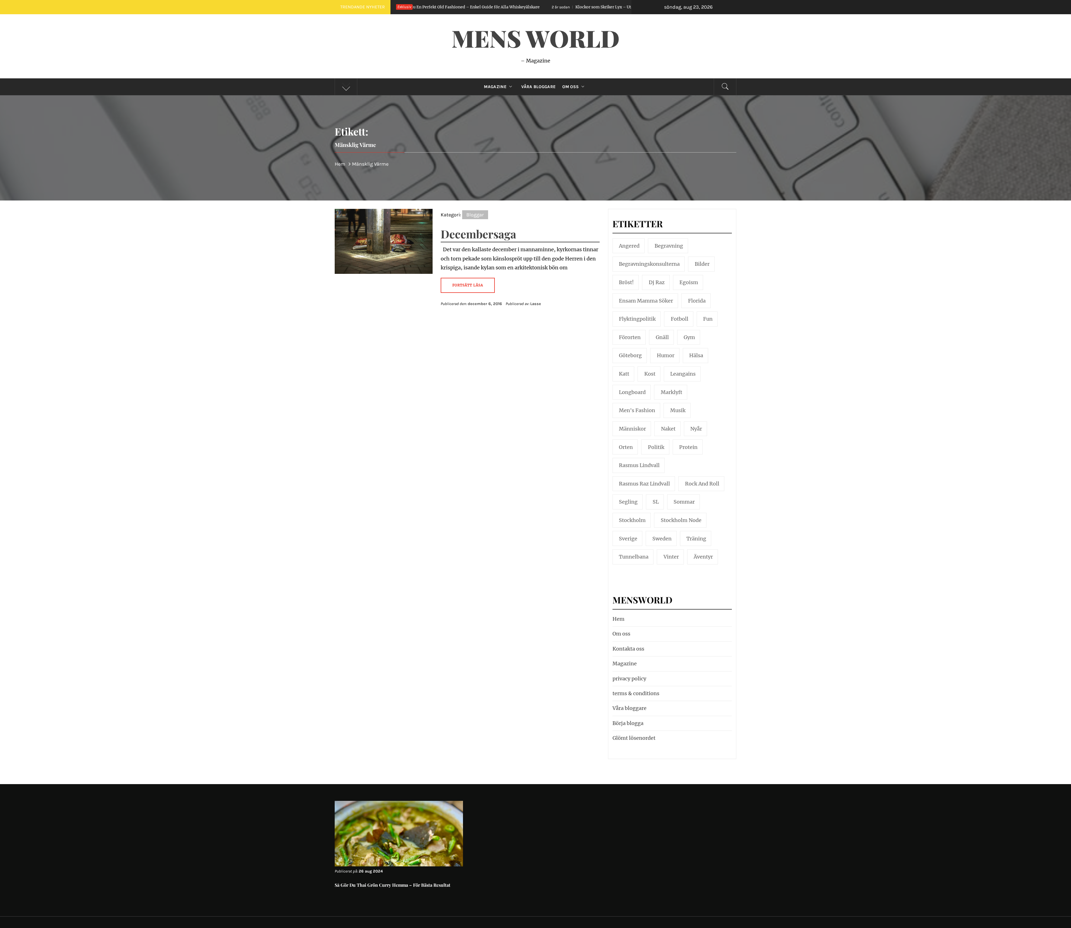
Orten (626, 447)
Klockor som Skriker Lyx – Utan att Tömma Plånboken (539, 6)
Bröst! (626, 282)
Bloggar (475, 215)
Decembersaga (478, 233)
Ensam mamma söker (646, 301)
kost (649, 374)
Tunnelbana (633, 557)
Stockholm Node (681, 520)
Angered (629, 246)
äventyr (703, 557)
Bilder (702, 264)
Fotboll (679, 319)
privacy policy (629, 678)
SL (656, 502)
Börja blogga (627, 723)
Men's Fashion (637, 410)
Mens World (535, 38)
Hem (618, 619)
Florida (697, 301)
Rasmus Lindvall (639, 465)
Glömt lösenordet (633, 738)
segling (628, 502)
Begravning (669, 246)
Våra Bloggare (538, 86)
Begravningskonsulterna (649, 264)
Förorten (630, 337)
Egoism (688, 282)
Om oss (570, 86)
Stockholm (632, 520)
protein (688, 447)
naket (668, 429)
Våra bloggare (629, 708)
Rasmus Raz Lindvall (644, 483)
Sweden (662, 538)
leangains (683, 374)
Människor (632, 429)
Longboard (632, 392)
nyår (696, 429)
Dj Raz (657, 282)
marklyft (671, 392)
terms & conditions (635, 693)
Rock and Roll (702, 483)
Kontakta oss (628, 649)
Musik (678, 410)
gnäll (662, 337)
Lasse (535, 303)
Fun (708, 319)
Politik (656, 447)
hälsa (696, 355)
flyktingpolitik (637, 319)
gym (689, 337)
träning (696, 538)
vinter (671, 557)
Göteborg (630, 355)
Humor (665, 355)
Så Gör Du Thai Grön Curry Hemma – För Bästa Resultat (392, 885)
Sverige (628, 538)
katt (624, 374)
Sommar (684, 502)
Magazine (495, 86)
